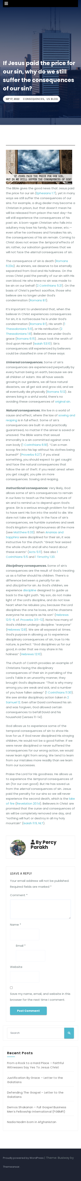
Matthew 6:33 (23, 532)
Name (15, 925)
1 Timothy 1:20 (45, 557)
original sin (62, 401)
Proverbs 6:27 (30, 455)
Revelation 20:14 (28, 803)
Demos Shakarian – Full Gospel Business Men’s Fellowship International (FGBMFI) (36, 1109)
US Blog (52, 99)
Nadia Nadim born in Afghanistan (31, 1122)
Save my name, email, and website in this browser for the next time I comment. (40, 997)
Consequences (33, 99)
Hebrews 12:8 (16, 629)
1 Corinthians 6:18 (34, 445)
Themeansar (11, 1167)
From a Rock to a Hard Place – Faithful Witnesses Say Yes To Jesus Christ (35, 1065)
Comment (19, 895)
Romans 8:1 (38, 300)
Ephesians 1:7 (45, 193)
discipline (29, 590)
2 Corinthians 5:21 (49, 285)
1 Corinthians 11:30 (59, 692)
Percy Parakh (43, 844)
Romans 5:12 (56, 392)
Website (16, 967)
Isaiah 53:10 (42, 343)
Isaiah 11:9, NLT (33, 823)
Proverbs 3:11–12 (31, 620)
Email (21, 946)
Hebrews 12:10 (30, 654)
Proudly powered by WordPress (23, 1158)
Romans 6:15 (26, 339)
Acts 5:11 (35, 552)
